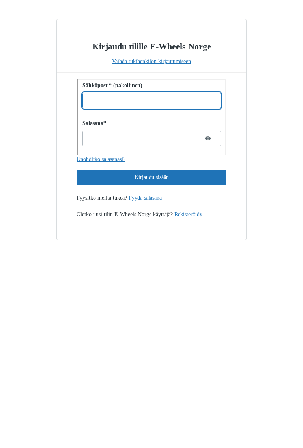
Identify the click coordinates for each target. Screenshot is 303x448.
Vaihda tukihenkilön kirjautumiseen (151, 61)
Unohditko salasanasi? (101, 159)
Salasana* (94, 123)
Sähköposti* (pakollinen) (112, 85)
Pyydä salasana (145, 198)
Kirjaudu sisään (152, 177)
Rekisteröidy (188, 214)
